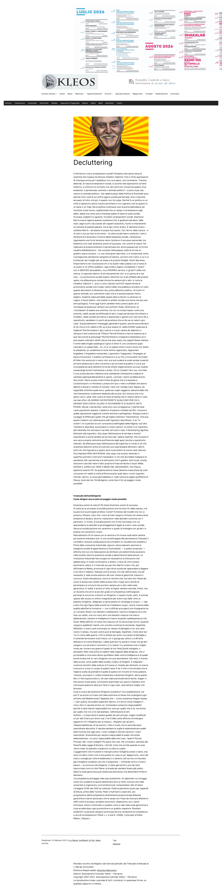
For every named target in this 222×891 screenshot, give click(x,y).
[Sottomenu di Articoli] (112, 93)
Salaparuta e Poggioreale (69, 103)
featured (116, 844)
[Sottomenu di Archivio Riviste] (56, 93)
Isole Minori (109, 103)
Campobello (32, 103)
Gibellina (54, 103)
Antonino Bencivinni (107, 870)
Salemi (93, 103)
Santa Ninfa (44, 103)
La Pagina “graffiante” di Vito (82, 840)
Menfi (100, 103)
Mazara (85, 103)
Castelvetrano (19, 103)
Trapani (119, 103)
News (98, 840)
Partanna (8, 103)
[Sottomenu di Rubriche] (83, 93)
